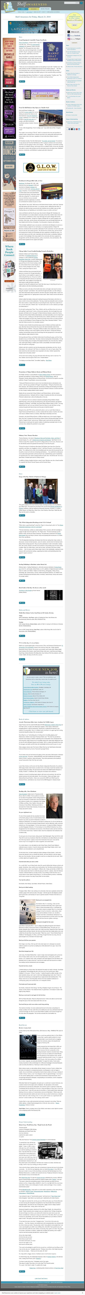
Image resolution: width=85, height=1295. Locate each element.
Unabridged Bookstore (31, 255)
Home (23, 9)
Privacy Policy (67, 1286)
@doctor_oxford (29, 1191)
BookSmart (21, 183)
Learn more (57, 1293)
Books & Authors (70, 102)
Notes (67, 70)
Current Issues (43, 1286)
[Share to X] (72, 129)
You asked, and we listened (48, 141)
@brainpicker (47, 1191)
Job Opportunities (60, 1286)
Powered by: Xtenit (42, 1289)
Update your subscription (56, 1282)
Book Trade (45, 9)
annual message (41, 1177)
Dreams (54, 1179)
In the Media (49, 1286)
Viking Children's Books (44, 374)
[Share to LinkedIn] (74, 129)
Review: (72, 115)
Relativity (38, 1258)
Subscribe (54, 1286)
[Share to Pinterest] (77, 129)
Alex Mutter (49, 360)
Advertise (28, 1286)
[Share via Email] (67, 129)
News (67, 45)
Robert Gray (32, 1268)
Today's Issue (21, 12)
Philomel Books (49, 376)
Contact (23, 1286)
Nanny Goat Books (23, 42)
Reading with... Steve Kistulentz (74, 108)
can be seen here (23, 756)
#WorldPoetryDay (26, 1189)
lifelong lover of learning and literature (42, 440)
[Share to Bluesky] (79, 129)
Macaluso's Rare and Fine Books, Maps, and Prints (47, 438)
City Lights (50, 1169)
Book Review (69, 112)
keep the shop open (29, 119)
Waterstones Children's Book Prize (53, 724)
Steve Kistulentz (23, 794)
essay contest (28, 112)
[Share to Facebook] (69, 129)
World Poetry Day (25, 1177)
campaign (32, 187)
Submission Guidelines (35, 1286)
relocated (30, 185)
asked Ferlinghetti (38, 1139)
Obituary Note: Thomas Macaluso (74, 66)
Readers (34, 9)
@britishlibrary (22, 1193)
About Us (20, 1286)
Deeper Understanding (72, 119)
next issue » (44, 1278)
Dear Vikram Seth (56, 1196)
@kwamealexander (38, 1191)
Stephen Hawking (51, 1256)
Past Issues (29, 12)
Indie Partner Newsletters (53, 12)
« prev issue (38, 1278)
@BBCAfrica (54, 1191)
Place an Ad (37, 12)
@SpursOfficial (30, 1193)
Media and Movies (71, 90)
